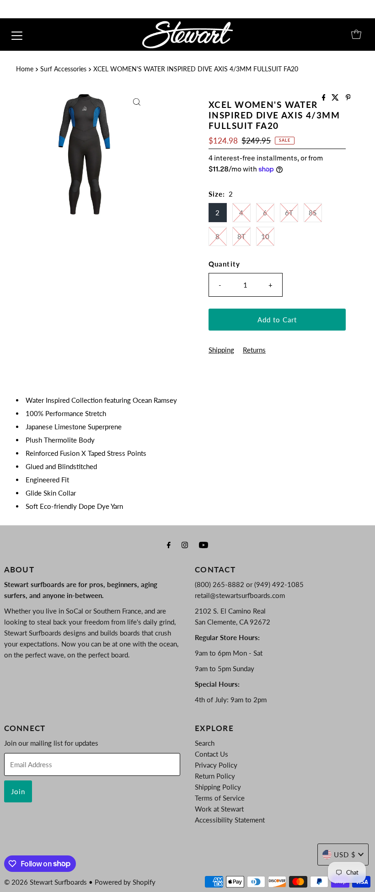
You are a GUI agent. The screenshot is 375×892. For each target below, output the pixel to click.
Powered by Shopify (125, 882)
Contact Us (211, 754)
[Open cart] (356, 34)
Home (24, 69)
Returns (254, 350)
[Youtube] (203, 544)
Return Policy (215, 776)
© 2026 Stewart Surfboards (45, 882)
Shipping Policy (218, 787)
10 (265, 236)
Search (204, 743)
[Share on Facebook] (324, 97)
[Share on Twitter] (336, 97)
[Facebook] (169, 544)
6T (289, 212)
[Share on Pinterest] (348, 97)
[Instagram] (185, 544)
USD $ (345, 854)
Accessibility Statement (230, 820)
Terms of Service (220, 798)
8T (241, 236)
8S (312, 212)
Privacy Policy (216, 765)
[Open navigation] (17, 34)
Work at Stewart (219, 809)
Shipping (221, 350)
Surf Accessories (63, 69)
